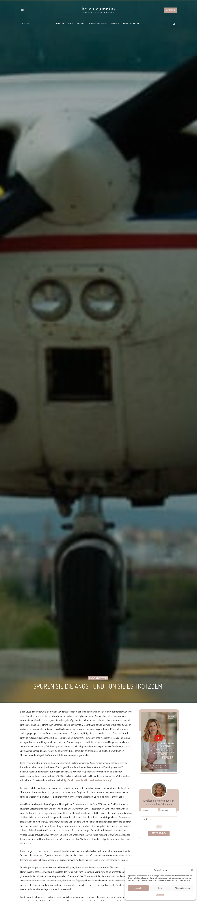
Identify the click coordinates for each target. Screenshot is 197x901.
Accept (138, 888)
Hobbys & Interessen (98, 678)
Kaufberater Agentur (132, 24)
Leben (70, 24)
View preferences (182, 888)
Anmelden (170, 10)
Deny (160, 888)
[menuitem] (22, 23)
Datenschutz (160, 895)
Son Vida (33, 859)
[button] (191, 870)
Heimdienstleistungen (98, 24)
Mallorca (81, 24)
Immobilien (60, 24)
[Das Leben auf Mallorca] (98, 10)
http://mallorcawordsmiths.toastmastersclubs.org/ (87, 780)
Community (115, 24)
